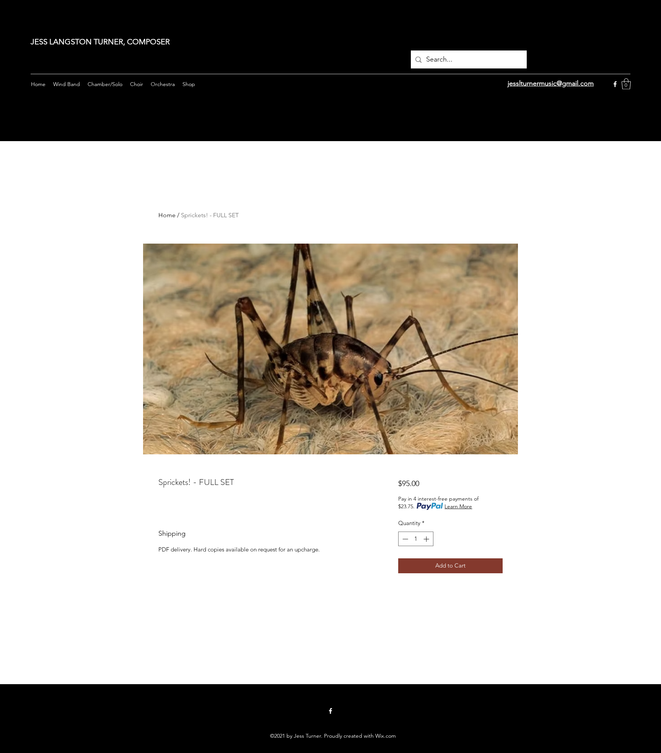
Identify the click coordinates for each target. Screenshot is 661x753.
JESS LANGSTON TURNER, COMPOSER (100, 41)
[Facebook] (615, 84)
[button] (626, 83)
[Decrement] (404, 539)
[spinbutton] (415, 539)
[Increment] (427, 539)
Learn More (458, 506)
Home (167, 215)
